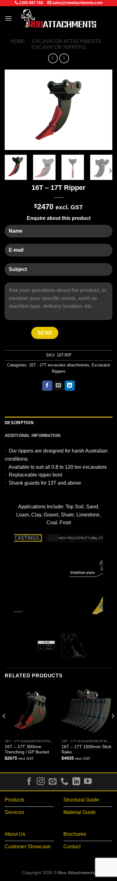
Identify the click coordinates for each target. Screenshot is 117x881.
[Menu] (8, 18)
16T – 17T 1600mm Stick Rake (86, 749)
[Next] (102, 110)
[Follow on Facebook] (29, 781)
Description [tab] (19, 422)
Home (17, 41)
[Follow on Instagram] (41, 781)
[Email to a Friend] (58, 385)
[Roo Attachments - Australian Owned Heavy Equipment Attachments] (58, 18)
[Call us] (64, 781)
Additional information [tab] (33, 435)
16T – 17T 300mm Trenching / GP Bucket (27, 749)
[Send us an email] (52, 781)
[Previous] (14, 110)
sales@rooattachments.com (77, 3)
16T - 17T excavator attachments (59, 365)
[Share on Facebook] (47, 385)
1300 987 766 (30, 3)
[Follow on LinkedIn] (76, 781)
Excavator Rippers (59, 47)
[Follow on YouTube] (88, 781)
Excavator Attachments (66, 41)
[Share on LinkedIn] (70, 385)
